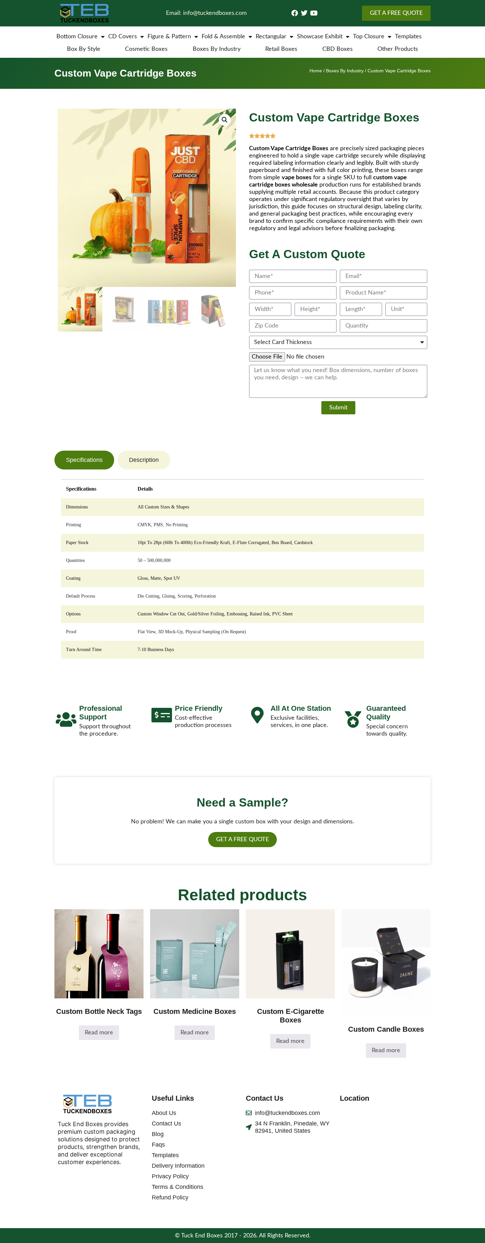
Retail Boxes (281, 49)
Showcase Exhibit (319, 37)
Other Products (397, 49)
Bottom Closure (77, 37)
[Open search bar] (427, 37)
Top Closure (368, 37)
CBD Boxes (337, 49)
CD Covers (122, 37)
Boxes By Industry (217, 49)
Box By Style (83, 49)
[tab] (84, 460)
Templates (408, 37)
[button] (225, 120)
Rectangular (271, 37)
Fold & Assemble (223, 37)
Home (315, 70)
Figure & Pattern (169, 37)
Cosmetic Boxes (146, 49)
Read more (99, 1033)
